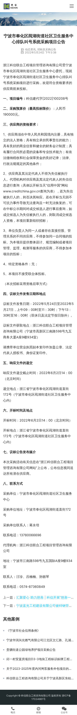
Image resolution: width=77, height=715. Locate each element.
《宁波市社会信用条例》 (23, 630)
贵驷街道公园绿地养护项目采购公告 (31, 650)
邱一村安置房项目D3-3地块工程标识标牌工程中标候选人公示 (40, 659)
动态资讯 (30, 49)
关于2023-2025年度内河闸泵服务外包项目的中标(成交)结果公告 (40, 669)
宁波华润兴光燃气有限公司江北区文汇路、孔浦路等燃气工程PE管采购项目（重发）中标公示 (40, 640)
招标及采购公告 (46, 49)
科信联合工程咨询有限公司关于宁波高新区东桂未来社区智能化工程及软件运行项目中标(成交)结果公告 (40, 678)
